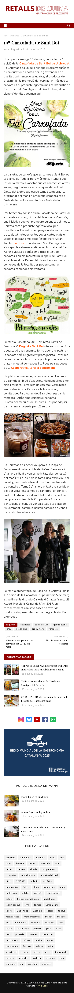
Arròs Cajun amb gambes (35, 812)
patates (37, 928)
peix (48, 928)
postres (33, 934)
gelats (9, 898)
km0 (9, 628)
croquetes (11, 875)
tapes (47, 952)
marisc (48, 916)
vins (61, 958)
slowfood (11, 952)
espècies (47, 881)
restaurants (12, 946)
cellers (9, 869)
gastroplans (60, 624)
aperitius (40, 857)
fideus (26, 887)
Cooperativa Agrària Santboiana (33, 368)
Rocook (27, 946)
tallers (36, 952)
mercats (35, 922)
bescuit (20, 863)
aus (62, 857)
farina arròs (12, 887)
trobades (23, 958)
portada (19, 934)
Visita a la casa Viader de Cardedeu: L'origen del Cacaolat (41, 683)
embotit (34, 881)
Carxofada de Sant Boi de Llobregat (44, 63)
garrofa (38, 893)
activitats (25, 624)
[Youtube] (37, 721)
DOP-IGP (20, 881)
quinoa (26, 940)
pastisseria (23, 928)
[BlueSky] (29, 721)
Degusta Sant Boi (31, 346)
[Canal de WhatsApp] (53, 721)
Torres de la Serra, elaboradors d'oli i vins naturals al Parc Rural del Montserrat (44, 667)
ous (61, 922)
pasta (9, 928)
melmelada (20, 922)
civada (33, 869)
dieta (8, 881)
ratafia (38, 940)
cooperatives (42, 624)
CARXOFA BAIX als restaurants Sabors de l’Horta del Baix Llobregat (44, 698)
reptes (49, 940)
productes (21, 628)
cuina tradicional (49, 875)
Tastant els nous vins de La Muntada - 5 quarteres (43, 829)
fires (36, 887)
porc (8, 934)
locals (61, 910)
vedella (37, 958)
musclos (49, 922)
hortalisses (49, 898)
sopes (24, 952)
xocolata (33, 964)
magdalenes (12, 916)
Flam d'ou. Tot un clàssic (34, 796)
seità (50, 946)
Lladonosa (22, 910)
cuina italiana (28, 875)
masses (61, 916)
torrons (10, 958)
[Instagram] (21, 721)
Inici (6, 35)
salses (39, 946)
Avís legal (43, 985)
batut (8, 863)
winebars (11, 964)
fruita (62, 887)
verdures (14, 35)
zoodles (46, 964)
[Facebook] (45, 721)
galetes (25, 893)
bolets (32, 863)
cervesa (21, 869)
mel (8, 922)
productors (38, 628)
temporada (61, 952)
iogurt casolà (13, 904)
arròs (52, 857)
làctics (37, 904)
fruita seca (11, 893)
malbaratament (32, 916)
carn (57, 863)
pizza (58, 928)
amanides (25, 857)
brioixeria (45, 863)
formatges (49, 887)
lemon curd (52, 904)
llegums (37, 910)
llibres (50, 910)
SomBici (18, 243)
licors (9, 910)
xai (21, 964)
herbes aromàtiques (28, 898)
